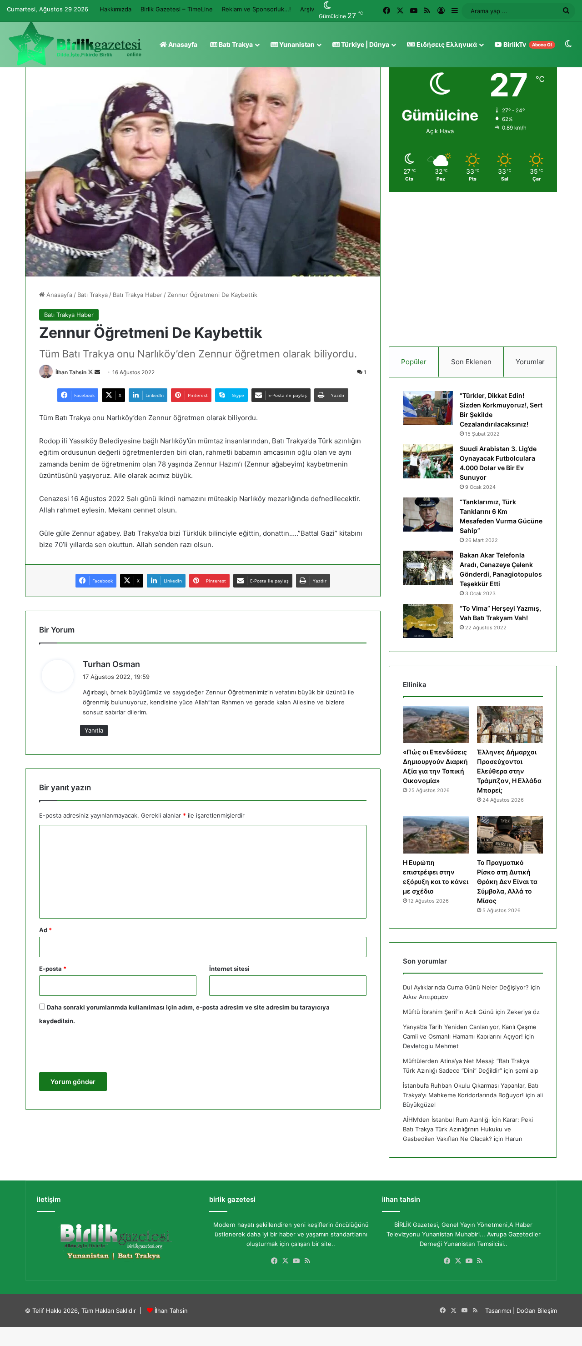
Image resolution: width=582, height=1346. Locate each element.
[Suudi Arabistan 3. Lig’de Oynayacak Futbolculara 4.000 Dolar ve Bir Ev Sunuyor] (428, 461)
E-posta (52, 968)
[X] (285, 1261)
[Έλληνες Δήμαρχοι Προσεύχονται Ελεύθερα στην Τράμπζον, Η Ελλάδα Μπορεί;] (510, 724)
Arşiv (307, 9)
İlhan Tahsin (70, 372)
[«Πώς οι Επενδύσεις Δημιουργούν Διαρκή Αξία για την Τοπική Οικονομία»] (436, 724)
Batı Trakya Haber (137, 294)
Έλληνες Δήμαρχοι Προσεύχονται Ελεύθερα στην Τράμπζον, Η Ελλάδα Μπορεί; (509, 771)
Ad (45, 930)
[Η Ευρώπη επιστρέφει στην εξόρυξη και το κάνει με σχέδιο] (436, 835)
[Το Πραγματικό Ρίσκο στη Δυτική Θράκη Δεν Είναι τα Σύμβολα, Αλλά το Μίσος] (510, 835)
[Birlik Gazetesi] (75, 43)
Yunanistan (296, 44)
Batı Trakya (235, 44)
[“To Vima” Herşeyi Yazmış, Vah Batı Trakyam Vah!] (428, 621)
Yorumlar (530, 361)
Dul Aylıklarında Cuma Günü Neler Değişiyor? (466, 987)
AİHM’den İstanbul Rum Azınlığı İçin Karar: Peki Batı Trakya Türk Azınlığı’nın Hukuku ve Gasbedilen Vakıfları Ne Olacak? (468, 1129)
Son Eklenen (471, 361)
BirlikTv (527, 44)
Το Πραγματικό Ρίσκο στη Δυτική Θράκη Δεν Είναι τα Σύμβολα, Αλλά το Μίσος (507, 881)
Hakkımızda (115, 9)
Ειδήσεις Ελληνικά (446, 44)
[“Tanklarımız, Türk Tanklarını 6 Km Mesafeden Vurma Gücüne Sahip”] (428, 514)
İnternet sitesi (229, 968)
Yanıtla (94, 730)
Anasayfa (182, 44)
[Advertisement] (473, 269)
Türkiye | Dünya (364, 44)
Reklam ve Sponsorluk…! (256, 9)
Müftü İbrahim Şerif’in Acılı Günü (448, 1011)
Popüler (413, 361)
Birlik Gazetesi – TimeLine (176, 9)
